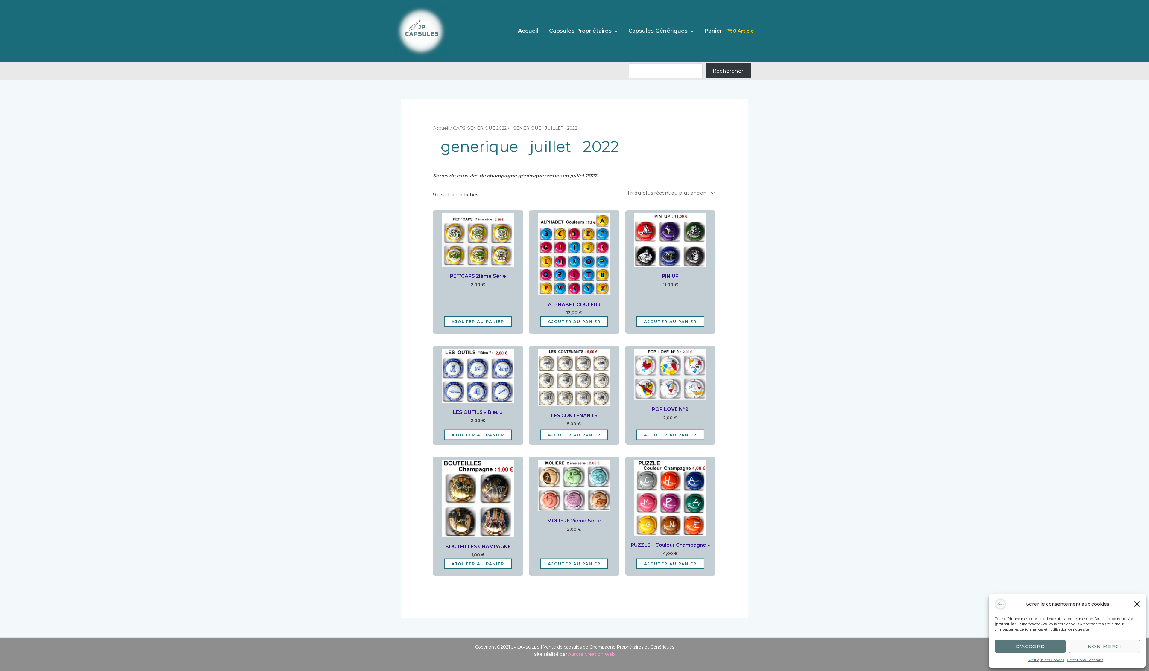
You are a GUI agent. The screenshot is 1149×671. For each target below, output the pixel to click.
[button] (1137, 604)
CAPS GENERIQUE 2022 (480, 128)
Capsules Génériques (658, 31)
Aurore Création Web (591, 654)
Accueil (528, 31)
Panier (713, 31)
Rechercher (728, 71)
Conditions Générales (1085, 660)
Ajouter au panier (478, 321)
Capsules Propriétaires (580, 31)
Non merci (1104, 646)
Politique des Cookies (1046, 660)
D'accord (1030, 646)
